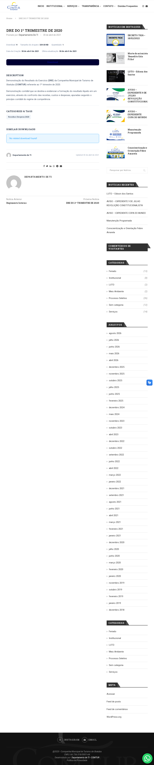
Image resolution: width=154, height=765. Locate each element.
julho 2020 (114, 549)
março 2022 (115, 475)
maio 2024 (114, 414)
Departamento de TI (28, 35)
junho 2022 (114, 461)
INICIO (41, 6)
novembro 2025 (116, 373)
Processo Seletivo (128, 298)
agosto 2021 (115, 502)
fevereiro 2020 (116, 569)
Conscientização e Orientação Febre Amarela (137, 150)
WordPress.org (114, 717)
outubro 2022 (115, 448)
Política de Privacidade (77, 760)
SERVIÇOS (72, 6)
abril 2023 (113, 434)
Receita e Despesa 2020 (18, 117)
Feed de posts (114, 701)
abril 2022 (113, 468)
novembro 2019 (116, 583)
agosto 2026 (115, 333)
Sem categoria (128, 305)
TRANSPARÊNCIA (90, 6)
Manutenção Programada (134, 131)
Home (9, 18)
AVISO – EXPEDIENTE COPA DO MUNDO (137, 114)
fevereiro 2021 (116, 529)
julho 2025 (114, 387)
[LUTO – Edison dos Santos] (116, 76)
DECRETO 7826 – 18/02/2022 (136, 37)
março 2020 (115, 562)
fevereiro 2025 (116, 400)
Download (52, 62)
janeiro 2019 (115, 603)
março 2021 (115, 522)
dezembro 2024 (116, 407)
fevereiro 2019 (116, 596)
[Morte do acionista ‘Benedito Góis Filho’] (116, 58)
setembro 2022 (116, 454)
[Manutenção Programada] (116, 134)
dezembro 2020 (116, 542)
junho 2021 (114, 508)
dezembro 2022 (116, 441)
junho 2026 (114, 346)
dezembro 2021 (116, 488)
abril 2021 (113, 515)
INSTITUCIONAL (54, 6)
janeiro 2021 (115, 535)
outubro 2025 (115, 380)
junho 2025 (114, 394)
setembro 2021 (116, 495)
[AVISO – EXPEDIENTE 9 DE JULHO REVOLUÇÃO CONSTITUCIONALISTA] (116, 94)
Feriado (128, 271)
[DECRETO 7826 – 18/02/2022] (116, 40)
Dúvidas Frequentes (128, 6)
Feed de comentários (117, 709)
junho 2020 (114, 556)
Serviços (128, 311)
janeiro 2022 (115, 481)
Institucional (128, 278)
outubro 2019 (115, 589)
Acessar (111, 694)
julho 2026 (114, 340)
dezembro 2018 (116, 609)
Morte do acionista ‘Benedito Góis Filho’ (138, 56)
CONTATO (108, 6)
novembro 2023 (116, 421)
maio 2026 (114, 353)
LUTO (128, 284)
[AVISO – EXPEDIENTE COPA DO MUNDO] (116, 116)
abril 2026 (113, 360)
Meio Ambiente (128, 291)
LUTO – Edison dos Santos (137, 73)
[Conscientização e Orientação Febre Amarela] (116, 152)
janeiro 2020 (115, 576)
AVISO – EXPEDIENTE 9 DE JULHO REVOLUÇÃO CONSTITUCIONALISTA (138, 95)
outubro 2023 (115, 427)
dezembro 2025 (116, 367)
